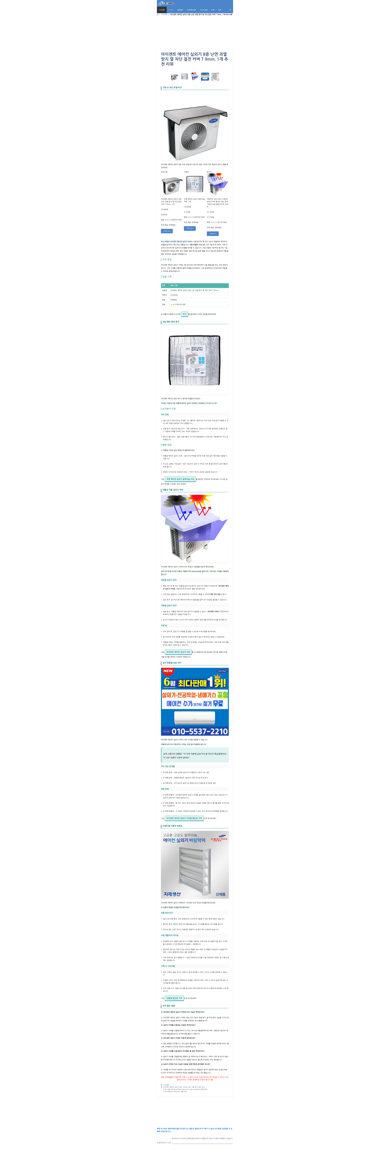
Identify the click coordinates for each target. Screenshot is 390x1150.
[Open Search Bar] (230, 10)
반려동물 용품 (191, 10)
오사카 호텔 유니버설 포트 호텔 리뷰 (175, 1091)
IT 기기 (171, 10)
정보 (219, 10)
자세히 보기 (167, 231)
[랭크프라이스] (166, 3)
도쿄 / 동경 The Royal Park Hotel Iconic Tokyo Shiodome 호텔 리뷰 (185, 1089)
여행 (212, 10)
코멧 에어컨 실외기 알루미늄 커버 (180, 479)
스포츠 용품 (203, 10)
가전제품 (162, 10)
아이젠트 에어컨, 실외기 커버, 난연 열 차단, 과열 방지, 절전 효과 (184, 1087)
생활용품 (180, 10)
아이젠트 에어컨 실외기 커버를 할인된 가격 (184, 818)
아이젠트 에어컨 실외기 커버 (178, 652)
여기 (184, 314)
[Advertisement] (195, 34)
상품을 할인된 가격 (174, 998)
